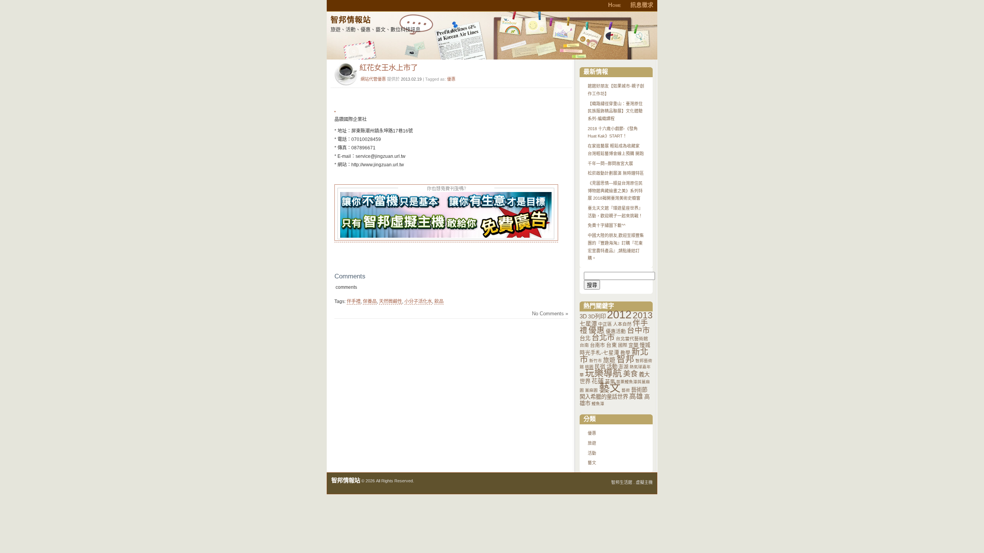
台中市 (638, 330)
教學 (625, 353)
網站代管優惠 (373, 79)
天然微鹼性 (390, 301)
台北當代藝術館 (632, 338)
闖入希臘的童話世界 (604, 397)
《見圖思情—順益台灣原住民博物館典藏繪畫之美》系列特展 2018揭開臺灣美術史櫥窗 (615, 190)
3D (583, 316)
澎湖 (623, 366)
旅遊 (609, 360)
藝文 (609, 388)
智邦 (625, 359)
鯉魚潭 (598, 403)
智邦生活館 (621, 482)
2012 (619, 314)
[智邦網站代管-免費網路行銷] (446, 239)
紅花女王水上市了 (388, 67)
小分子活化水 (418, 301)
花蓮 (598, 381)
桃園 (589, 366)
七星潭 (588, 323)
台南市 (597, 345)
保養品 (370, 301)
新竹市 (595, 360)
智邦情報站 (351, 20)
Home (614, 5)
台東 (611, 345)
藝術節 (639, 390)
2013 (643, 315)
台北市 (603, 337)
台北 (585, 338)
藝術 (626, 390)
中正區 (605, 324)
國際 (622, 345)
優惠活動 (616, 331)
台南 (584, 345)
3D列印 (597, 316)
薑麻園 (591, 390)
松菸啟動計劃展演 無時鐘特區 (616, 173)
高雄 (636, 396)
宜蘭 (633, 345)
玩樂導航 (603, 373)
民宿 (600, 366)
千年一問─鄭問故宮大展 (610, 163)
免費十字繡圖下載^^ (606, 225)
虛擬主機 (644, 482)
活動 (612, 366)
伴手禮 (354, 301)
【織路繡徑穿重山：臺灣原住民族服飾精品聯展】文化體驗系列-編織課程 (615, 111)
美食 (630, 374)
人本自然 (622, 324)
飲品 (439, 301)
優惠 (451, 79)
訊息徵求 (641, 5)
